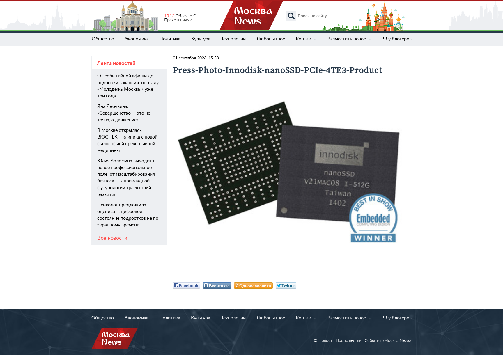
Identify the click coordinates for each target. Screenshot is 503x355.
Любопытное (270, 39)
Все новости (112, 238)
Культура (200, 39)
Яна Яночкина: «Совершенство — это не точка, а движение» (123, 113)
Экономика (137, 39)
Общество (103, 39)
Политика (170, 39)
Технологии (233, 39)
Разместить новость (349, 39)
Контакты (306, 39)
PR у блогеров (396, 39)
